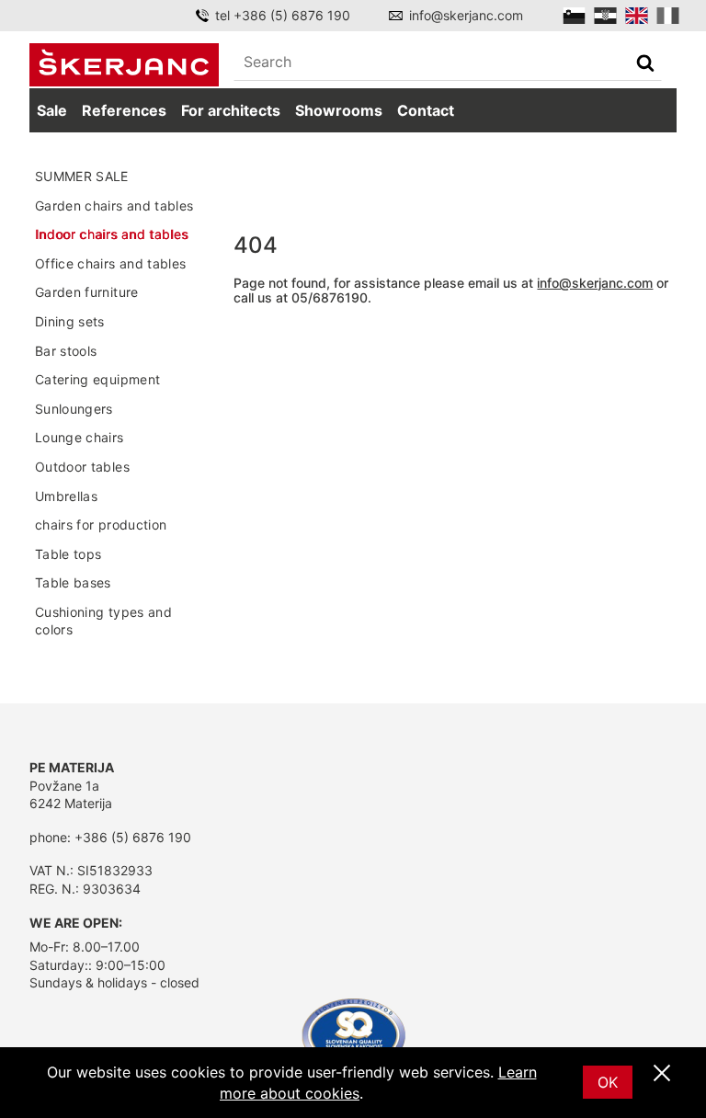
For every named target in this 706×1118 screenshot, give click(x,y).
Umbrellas (66, 496)
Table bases (73, 582)
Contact (425, 110)
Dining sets (70, 321)
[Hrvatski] (605, 15)
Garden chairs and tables (114, 205)
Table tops (68, 554)
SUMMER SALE (82, 176)
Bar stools (66, 351)
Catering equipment (97, 379)
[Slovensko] (574, 15)
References (124, 110)
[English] (636, 15)
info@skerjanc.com (466, 15)
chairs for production (100, 524)
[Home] (124, 64)
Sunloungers (74, 408)
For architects (230, 110)
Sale (52, 110)
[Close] (662, 1074)
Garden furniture (87, 292)
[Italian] (667, 15)
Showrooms (338, 110)
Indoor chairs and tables (111, 234)
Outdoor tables (82, 466)
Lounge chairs (79, 437)
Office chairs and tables (110, 263)
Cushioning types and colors (103, 621)
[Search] (645, 64)
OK (608, 1082)
